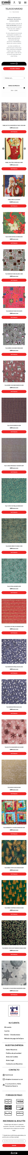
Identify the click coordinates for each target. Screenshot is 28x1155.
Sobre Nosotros (11, 1049)
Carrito (6, 1031)
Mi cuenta (7, 1027)
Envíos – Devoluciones (12, 1035)
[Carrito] (20, 2)
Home (10, 11)
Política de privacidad (13, 1053)
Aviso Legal (10, 1060)
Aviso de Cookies (12, 1057)
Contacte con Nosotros (14, 1064)
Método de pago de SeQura (14, 1038)
